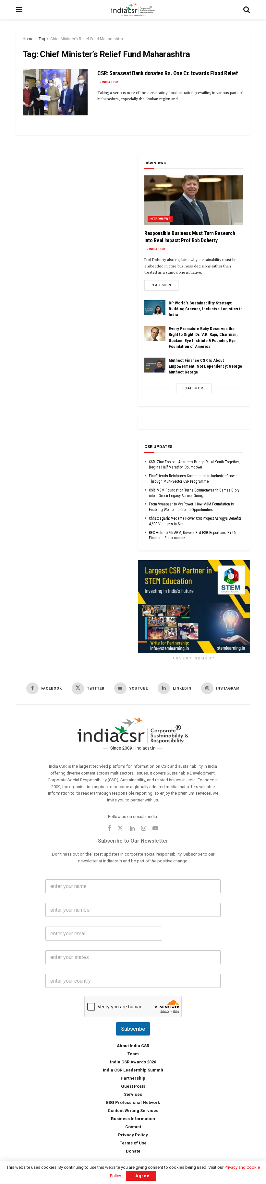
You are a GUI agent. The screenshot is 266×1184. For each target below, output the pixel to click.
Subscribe (133, 1028)
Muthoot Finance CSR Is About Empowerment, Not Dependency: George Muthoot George (205, 366)
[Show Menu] (19, 9)
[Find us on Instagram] (143, 829)
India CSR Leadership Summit (133, 1070)
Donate (133, 1151)
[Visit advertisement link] (194, 606)
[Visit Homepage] (133, 9)
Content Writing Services (133, 1110)
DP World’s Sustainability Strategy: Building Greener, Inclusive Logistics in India (206, 309)
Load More (194, 388)
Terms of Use (133, 1143)
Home (28, 39)
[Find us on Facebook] (109, 829)
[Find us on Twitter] (120, 828)
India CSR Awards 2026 (133, 1062)
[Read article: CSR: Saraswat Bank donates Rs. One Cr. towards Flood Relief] (55, 92)
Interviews (160, 219)
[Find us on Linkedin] (132, 829)
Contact (133, 1126)
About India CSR (133, 1045)
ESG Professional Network (133, 1102)
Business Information (133, 1118)
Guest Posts (133, 1086)
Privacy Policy (133, 1134)
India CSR (110, 82)
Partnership (133, 1078)
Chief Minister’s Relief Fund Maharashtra (86, 39)
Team (133, 1053)
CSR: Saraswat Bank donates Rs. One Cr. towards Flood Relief (167, 73)
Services (133, 1094)
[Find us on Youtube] (155, 829)
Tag (42, 39)
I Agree (141, 1175)
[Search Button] (246, 9)
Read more (164, 285)
